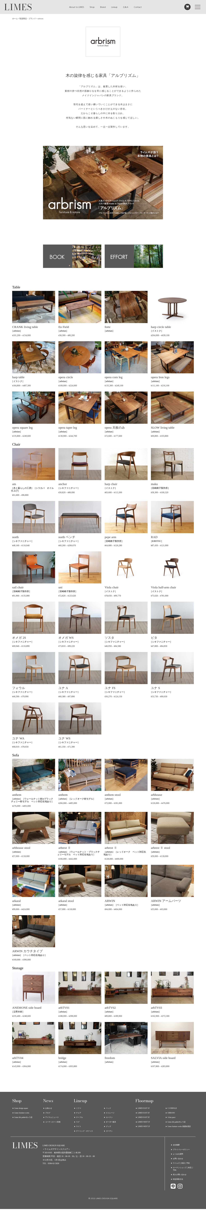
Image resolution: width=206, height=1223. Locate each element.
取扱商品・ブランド (27, 18)
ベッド (108, 1108)
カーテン (109, 1117)
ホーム (15, 18)
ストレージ (110, 1113)
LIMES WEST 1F (144, 1122)
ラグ (77, 1122)
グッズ (108, 1126)
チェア (78, 1113)
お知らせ (48, 1108)
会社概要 (176, 1145)
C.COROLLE (172, 1108)
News (48, 1101)
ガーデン (109, 1131)
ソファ (78, 1108)
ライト (78, 1126)
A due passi (171, 1117)
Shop (92, 7)
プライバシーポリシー (181, 1149)
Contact (138, 7)
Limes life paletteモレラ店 (23, 1117)
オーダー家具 (111, 1122)
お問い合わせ (178, 1159)
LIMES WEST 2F (144, 1126)
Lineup (114, 7)
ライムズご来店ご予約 (181, 1163)
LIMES (18, 7)
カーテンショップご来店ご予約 (183, 1169)
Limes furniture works (21, 1113)
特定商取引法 (178, 1179)
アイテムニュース (52, 1117)
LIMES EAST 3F (144, 1117)
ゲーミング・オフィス (84, 1131)
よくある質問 (178, 1154)
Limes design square (21, 1108)
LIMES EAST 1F (144, 1108)
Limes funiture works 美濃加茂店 (179, 1126)
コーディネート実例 (52, 1122)
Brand (103, 7)
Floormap (144, 1101)
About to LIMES (76, 7)
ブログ (47, 1113)
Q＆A (125, 7)
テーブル (79, 1117)
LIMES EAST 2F (144, 1113)
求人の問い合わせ (179, 1175)
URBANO (171, 1113)
